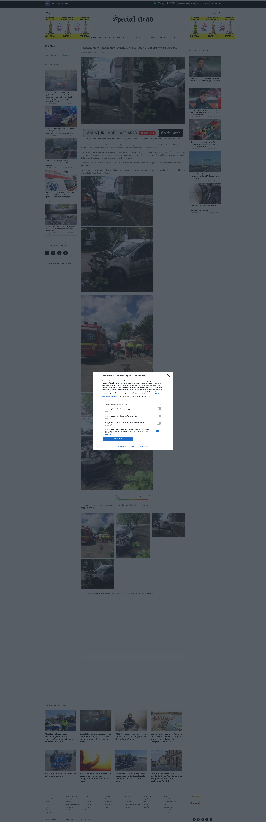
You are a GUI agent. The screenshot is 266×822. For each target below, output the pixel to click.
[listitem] (133, 404)
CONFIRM (118, 439)
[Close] (169, 376)
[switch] (158, 408)
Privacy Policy (144, 446)
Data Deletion (121, 446)
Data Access (133, 446)
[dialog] (133, 411)
